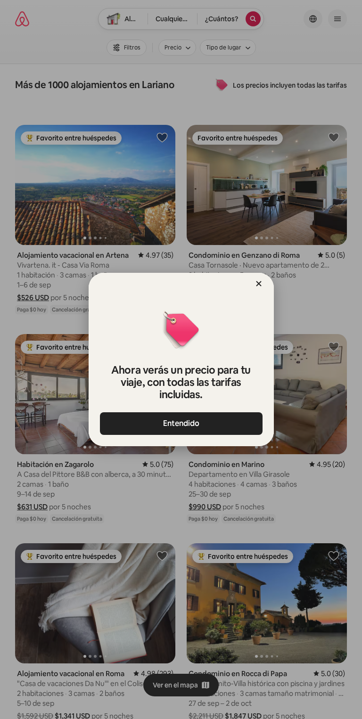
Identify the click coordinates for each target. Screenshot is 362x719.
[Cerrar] (259, 283)
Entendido (181, 423)
